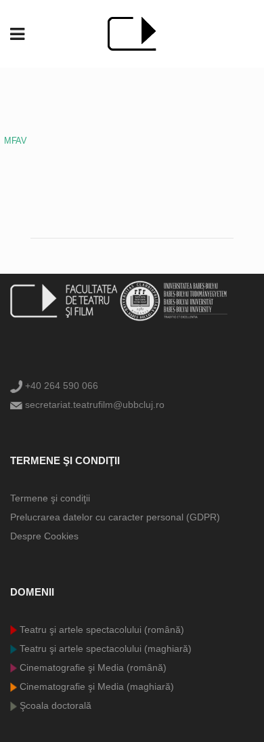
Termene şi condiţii (50, 498)
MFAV (15, 141)
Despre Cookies (44, 536)
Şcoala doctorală (54, 705)
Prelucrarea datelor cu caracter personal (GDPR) (115, 517)
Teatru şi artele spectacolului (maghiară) (104, 648)
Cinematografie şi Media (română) (92, 667)
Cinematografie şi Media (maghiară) (95, 686)
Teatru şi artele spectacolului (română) (100, 629)
